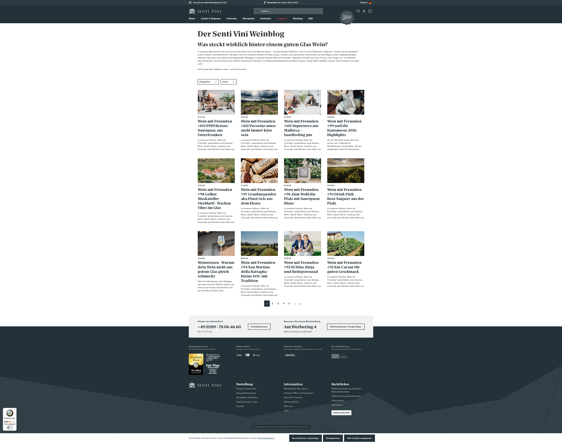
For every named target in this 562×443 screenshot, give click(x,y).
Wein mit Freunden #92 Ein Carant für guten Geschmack (344, 267)
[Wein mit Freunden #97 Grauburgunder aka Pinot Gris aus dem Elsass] (259, 170)
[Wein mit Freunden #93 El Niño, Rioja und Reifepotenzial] (302, 243)
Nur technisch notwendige (305, 438)
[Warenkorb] (370, 11)
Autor (225, 82)
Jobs (286, 410)
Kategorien (204, 82)
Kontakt (240, 406)
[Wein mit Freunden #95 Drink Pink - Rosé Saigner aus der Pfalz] (345, 170)
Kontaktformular (259, 326)
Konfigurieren (333, 438)
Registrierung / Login (247, 402)
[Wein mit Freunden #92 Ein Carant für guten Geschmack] (345, 243)
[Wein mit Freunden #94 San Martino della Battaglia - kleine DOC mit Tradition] (259, 243)
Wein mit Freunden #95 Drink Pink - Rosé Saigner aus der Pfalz (345, 196)
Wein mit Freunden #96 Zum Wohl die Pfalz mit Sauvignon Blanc (302, 196)
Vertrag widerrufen (341, 413)
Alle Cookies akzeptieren (359, 438)
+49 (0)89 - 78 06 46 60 (219, 326)
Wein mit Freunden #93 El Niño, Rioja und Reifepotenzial (301, 267)
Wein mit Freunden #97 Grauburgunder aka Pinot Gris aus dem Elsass (258, 196)
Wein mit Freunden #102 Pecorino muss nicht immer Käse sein (258, 128)
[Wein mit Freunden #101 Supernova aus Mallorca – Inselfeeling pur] (302, 102)
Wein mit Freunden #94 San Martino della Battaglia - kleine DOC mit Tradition (258, 271)
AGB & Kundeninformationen (346, 396)
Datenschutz (337, 400)
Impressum (336, 405)
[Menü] (15, 409)
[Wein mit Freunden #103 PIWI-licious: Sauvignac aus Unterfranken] (216, 102)
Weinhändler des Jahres (296, 388)
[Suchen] (256, 11)
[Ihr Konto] (364, 11)
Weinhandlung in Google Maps (345, 326)
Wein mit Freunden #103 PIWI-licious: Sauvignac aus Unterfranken (215, 128)
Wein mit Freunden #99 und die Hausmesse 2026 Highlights (344, 128)
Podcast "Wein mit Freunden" (299, 393)
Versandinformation (246, 393)
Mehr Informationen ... (266, 438)
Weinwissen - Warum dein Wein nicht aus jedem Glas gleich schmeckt (216, 269)
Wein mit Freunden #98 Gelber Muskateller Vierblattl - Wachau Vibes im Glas (215, 198)
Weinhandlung (291, 402)
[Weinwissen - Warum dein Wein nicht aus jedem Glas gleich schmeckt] (216, 243)
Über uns (288, 406)
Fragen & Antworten (246, 388)
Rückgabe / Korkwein (247, 397)
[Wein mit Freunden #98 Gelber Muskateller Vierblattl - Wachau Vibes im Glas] (216, 170)
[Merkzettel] (358, 11)
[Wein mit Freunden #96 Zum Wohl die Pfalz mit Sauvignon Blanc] (302, 170)
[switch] (10, 427)
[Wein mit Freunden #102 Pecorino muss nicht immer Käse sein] (259, 102)
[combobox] (366, 2)
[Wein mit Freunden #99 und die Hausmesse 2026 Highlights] (345, 102)
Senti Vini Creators (293, 397)
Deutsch (363, 3)
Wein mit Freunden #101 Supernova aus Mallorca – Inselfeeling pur (301, 128)
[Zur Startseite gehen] (205, 11)
